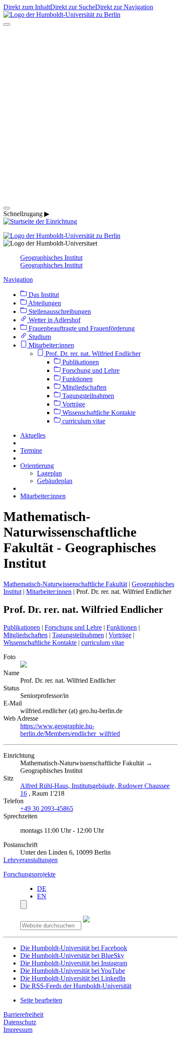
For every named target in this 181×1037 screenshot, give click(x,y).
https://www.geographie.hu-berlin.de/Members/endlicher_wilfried (70, 729)
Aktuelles (32, 435)
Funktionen (77, 378)
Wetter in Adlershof (53, 319)
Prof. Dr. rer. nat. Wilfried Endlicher (92, 353)
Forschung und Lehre (90, 370)
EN (41, 896)
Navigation (18, 279)
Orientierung (37, 465)
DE (41, 888)
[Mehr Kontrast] (23, 904)
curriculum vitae (83, 421)
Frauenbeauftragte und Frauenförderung (81, 328)
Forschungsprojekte (29, 874)
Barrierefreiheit (23, 1014)
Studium (39, 336)
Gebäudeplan (54, 480)
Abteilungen (44, 303)
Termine (31, 450)
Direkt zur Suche (72, 7)
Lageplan (49, 473)
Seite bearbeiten (41, 1000)
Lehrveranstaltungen (30, 859)
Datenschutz (19, 1022)
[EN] (90, 198)
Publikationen (80, 362)
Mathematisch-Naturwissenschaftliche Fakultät (65, 584)
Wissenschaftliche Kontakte (98, 412)
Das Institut (43, 294)
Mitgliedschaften (83, 387)
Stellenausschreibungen (59, 311)
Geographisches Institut (51, 257)
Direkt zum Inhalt (26, 7)
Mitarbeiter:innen (50, 345)
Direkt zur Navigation (124, 7)
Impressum (17, 1029)
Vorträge (73, 404)
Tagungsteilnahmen (87, 395)
